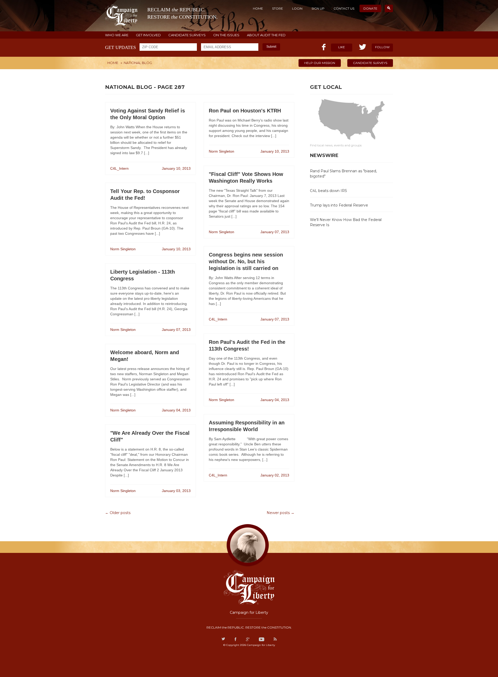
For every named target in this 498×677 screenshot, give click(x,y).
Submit (271, 46)
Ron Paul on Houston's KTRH (245, 110)
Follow (382, 47)
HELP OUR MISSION (319, 63)
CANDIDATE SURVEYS (187, 35)
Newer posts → (280, 512)
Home (258, 8)
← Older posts (117, 512)
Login (297, 8)
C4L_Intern (119, 168)
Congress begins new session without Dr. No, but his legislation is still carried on (246, 261)
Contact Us (344, 8)
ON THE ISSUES (226, 35)
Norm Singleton (123, 249)
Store (277, 8)
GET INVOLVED (148, 35)
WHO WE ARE (116, 35)
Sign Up (318, 8)
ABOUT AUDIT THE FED (266, 35)
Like (341, 47)
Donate (370, 8)
